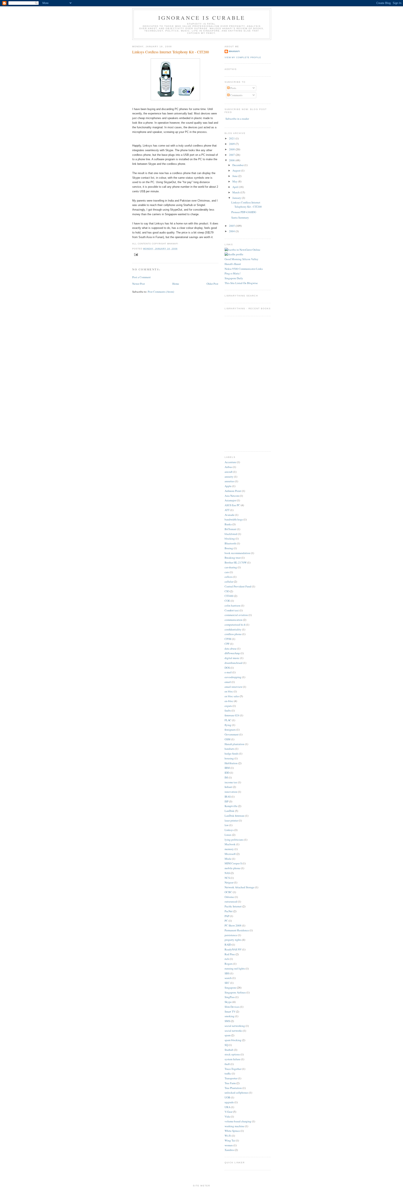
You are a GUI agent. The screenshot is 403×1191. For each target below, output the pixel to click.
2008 (232, 149)
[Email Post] (135, 254)
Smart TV (230, 1011)
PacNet (229, 911)
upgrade (229, 1102)
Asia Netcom (232, 496)
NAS (227, 873)
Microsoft (230, 854)
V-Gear (228, 1112)
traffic (228, 1073)
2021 (232, 138)
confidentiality (233, 629)
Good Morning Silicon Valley (241, 259)
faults (228, 710)
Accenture (230, 462)
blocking (230, 538)
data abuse (231, 648)
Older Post (212, 284)
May (235, 181)
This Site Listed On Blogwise (241, 283)
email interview (233, 687)
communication (233, 620)
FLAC (228, 720)
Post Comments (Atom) (161, 291)
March (236, 192)
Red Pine (230, 954)
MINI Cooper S (233, 863)
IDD (227, 772)
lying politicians (234, 839)
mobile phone (232, 868)
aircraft (229, 472)
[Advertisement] (237, 383)
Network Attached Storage (239, 887)
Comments (236, 95)
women (229, 1145)
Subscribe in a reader (237, 119)
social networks (233, 1030)
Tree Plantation (233, 1088)
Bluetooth (230, 543)
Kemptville (231, 806)
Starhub (229, 1050)
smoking (229, 1016)
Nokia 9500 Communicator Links (244, 269)
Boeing (229, 548)
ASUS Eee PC (232, 505)
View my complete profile (243, 57)
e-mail (228, 672)
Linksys (229, 830)
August (236, 170)
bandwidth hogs (234, 519)
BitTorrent (230, 529)
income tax (231, 782)
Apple (228, 486)
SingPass (230, 997)
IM (226, 777)
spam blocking (233, 1040)
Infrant (228, 787)
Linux (228, 835)
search (228, 978)
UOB (227, 1097)
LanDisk (229, 811)
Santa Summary (240, 217)
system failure (232, 1059)
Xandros (229, 1150)
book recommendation (237, 553)
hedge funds (231, 753)
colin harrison (232, 605)
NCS (227, 878)
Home (175, 284)
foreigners (230, 729)
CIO (227, 591)
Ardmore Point (233, 491)
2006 (232, 160)
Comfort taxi (232, 610)
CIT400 (229, 596)
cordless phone (233, 634)
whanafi (234, 51)
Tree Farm (230, 1083)
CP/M (228, 639)
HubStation (231, 763)
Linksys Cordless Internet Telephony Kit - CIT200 (170, 51)
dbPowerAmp (232, 653)
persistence (231, 935)
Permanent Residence (237, 930)
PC (226, 920)
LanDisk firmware (235, 816)
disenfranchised (233, 663)
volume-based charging (238, 1121)
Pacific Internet (233, 906)
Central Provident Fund (238, 586)
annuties (229, 481)
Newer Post (138, 284)
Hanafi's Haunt (233, 264)
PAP (227, 916)
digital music (232, 658)
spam (227, 1035)
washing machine (234, 1126)
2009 (232, 144)
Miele (228, 859)
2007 (232, 155)
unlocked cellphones (236, 1092)
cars (227, 572)
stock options (232, 1054)
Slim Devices (232, 1007)
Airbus (228, 467)
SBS (227, 973)
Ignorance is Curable (201, 17)
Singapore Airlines (235, 992)
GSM (227, 739)
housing (229, 758)
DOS (227, 668)
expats (228, 706)
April (235, 187)
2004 (232, 231)
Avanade (229, 515)
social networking (235, 1026)
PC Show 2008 (233, 925)
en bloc (229, 691)
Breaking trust (233, 557)
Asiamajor (230, 500)
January (237, 198)
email (228, 682)
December (238, 165)
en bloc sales (232, 696)
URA (227, 1107)
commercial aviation (236, 615)
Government (232, 734)
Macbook (230, 844)
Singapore (230, 987)
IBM (227, 768)
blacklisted (231, 534)
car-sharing (231, 567)
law (227, 825)
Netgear (229, 882)
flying (228, 725)
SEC (227, 983)
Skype (228, 1002)
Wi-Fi (228, 1135)
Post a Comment (141, 277)
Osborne (229, 897)
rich (227, 959)
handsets (229, 749)
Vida (227, 1116)
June (235, 176)
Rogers (229, 964)
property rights (233, 940)
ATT (227, 510)
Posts (233, 88)
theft (227, 1064)
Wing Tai (230, 1140)
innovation (231, 792)
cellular (229, 581)
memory (229, 849)
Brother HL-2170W (236, 562)
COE (227, 601)
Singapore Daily (234, 278)
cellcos (229, 577)
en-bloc (229, 701)
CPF (227, 644)
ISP (226, 801)
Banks (228, 524)
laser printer (231, 820)
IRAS (228, 796)
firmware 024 (232, 715)
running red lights (235, 968)
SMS (227, 1021)
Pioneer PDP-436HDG (243, 212)
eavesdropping (233, 677)
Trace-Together (233, 1069)
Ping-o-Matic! (233, 273)
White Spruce (232, 1131)
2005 (232, 226)
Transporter (231, 1078)
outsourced (231, 901)
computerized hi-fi (235, 624)
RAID (228, 944)
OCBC (228, 892)
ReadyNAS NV (233, 949)
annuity (229, 476)
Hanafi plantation (234, 744)
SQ (226, 1045)
